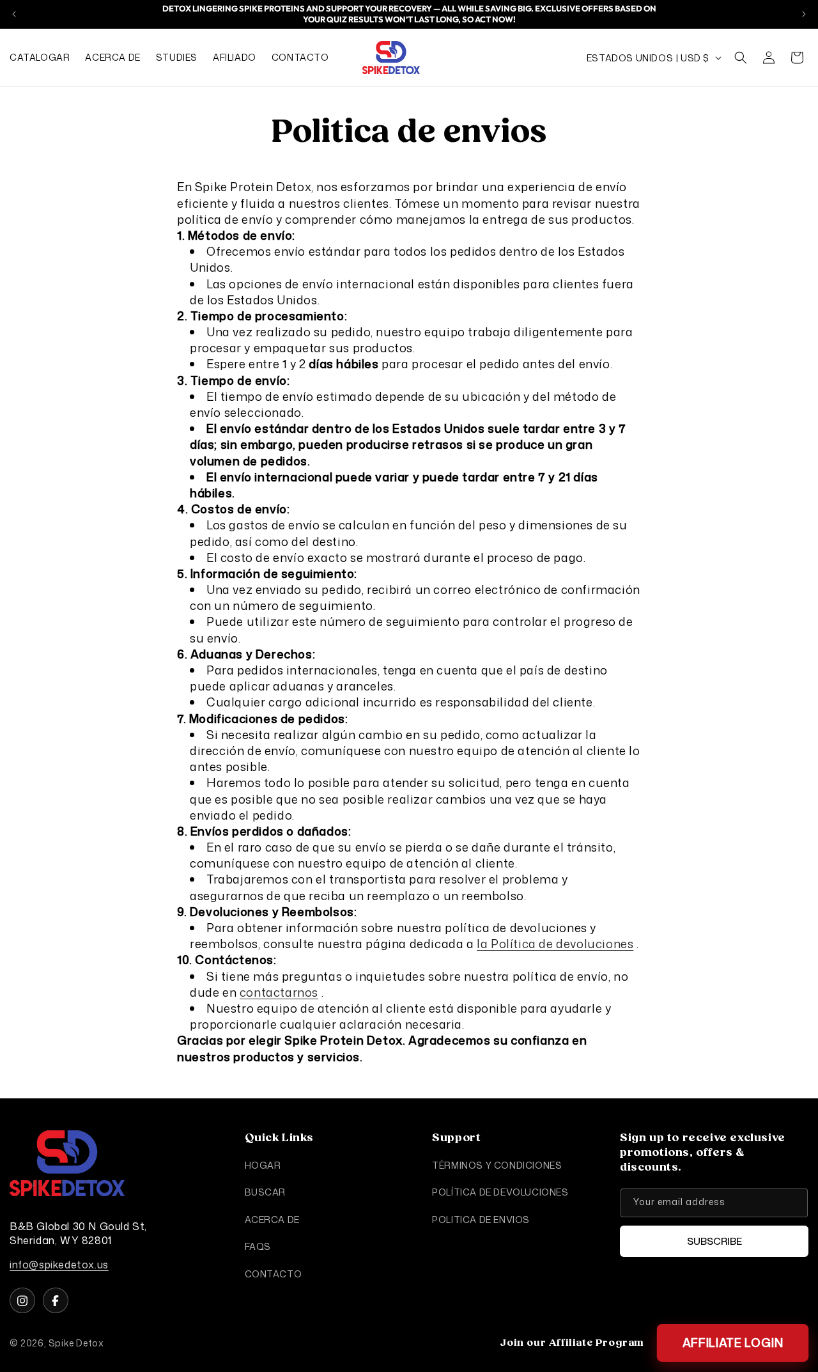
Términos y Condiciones (497, 1165)
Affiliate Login (732, 1343)
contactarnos (279, 991)
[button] (741, 57)
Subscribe (714, 1241)
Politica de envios (481, 1219)
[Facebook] (55, 1300)
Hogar (263, 1165)
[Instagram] (22, 1300)
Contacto (273, 1274)
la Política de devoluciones (555, 943)
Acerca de (272, 1219)
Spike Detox (76, 1343)
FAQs (258, 1246)
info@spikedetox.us (59, 1265)
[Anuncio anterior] (14, 14)
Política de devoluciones (500, 1193)
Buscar (265, 1193)
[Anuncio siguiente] (804, 14)
